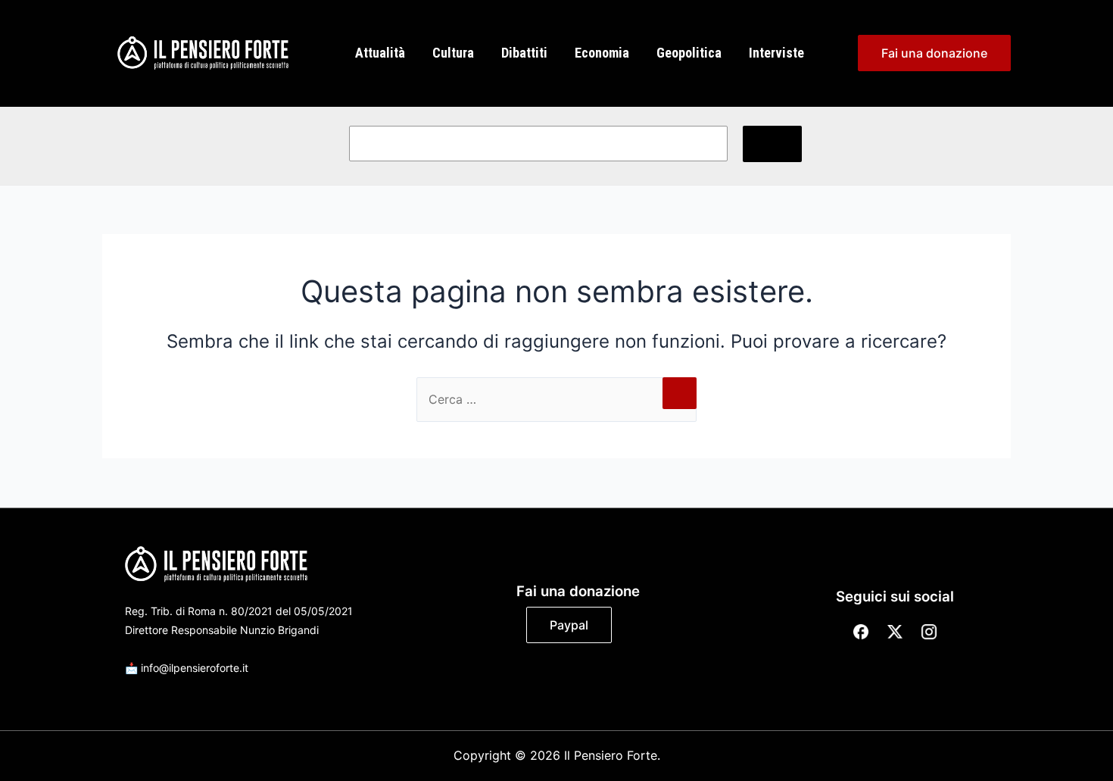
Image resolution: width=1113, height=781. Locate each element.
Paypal (569, 625)
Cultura (453, 53)
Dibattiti (524, 53)
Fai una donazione (934, 53)
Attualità (380, 53)
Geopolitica (689, 53)
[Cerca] (772, 144)
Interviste (776, 53)
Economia (602, 53)
